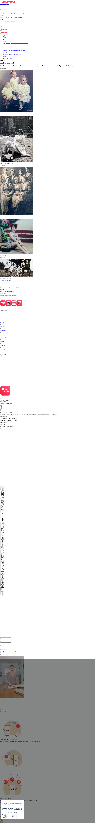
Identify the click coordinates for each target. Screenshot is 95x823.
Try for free (2, 9)
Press (7, 21)
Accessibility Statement (4, 349)
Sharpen (4, 4)
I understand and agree (4, 819)
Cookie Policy (2, 345)
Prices (1, 24)
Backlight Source (23, 13)
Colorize (7, 4)
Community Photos (12, 17)
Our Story (2, 21)
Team (5, 21)
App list (1, 4)
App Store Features (19, 17)
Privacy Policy (2, 326)
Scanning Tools (15, 24)
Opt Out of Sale (3, 337)
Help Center (5, 24)
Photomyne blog (3, 17)
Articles (7, 17)
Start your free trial (4, 416)
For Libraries (11, 13)
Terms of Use (2, 322)
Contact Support (10, 24)
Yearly (2, 422)
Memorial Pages (6, 13)
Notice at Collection (3, 330)
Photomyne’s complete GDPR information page (16, 820)
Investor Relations (11, 21)
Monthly (5, 422)
